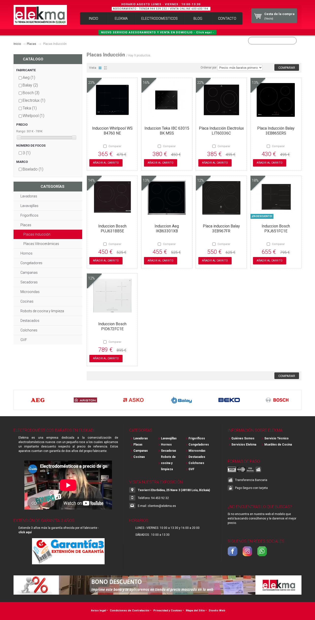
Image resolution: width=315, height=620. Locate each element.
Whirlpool (33, 115)
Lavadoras (28, 196)
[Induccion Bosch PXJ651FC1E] (276, 218)
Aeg (29, 77)
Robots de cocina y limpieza (42, 311)
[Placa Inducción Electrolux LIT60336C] (221, 120)
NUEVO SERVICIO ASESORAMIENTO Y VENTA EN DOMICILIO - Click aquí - (157, 32)
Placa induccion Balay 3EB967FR (221, 228)
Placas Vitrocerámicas (41, 244)
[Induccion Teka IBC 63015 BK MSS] (167, 120)
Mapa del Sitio (195, 610)
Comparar (115, 146)
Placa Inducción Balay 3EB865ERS (276, 131)
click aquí (25, 532)
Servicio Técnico (276, 438)
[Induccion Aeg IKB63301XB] (167, 218)
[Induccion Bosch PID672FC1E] (112, 315)
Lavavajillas (29, 206)
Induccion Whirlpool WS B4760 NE (112, 131)
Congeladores (31, 263)
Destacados (29, 321)
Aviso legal (98, 610)
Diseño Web (217, 610)
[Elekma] (40, 15)
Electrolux (34, 100)
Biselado (33, 169)
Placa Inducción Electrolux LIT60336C (221, 131)
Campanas (29, 273)
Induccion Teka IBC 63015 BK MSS (166, 131)
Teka (30, 108)
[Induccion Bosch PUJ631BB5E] (112, 218)
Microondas (30, 292)
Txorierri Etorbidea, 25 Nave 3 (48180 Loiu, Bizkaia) (174, 490)
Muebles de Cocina (278, 444)
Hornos (26, 253)
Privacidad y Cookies (167, 610)
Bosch (31, 92)
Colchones (28, 330)
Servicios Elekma (243, 444)
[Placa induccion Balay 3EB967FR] (221, 218)
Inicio (17, 44)
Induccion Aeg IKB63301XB (167, 228)
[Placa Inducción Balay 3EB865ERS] (276, 120)
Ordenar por (209, 67)
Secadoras (29, 282)
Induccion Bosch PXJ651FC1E (276, 228)
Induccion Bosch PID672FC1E (112, 326)
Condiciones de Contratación (129, 610)
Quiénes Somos (242, 438)
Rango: (21, 131)
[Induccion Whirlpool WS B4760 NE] (112, 120)
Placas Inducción (36, 234)
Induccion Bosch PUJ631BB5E (112, 228)
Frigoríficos (29, 215)
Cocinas (26, 301)
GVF (23, 340)
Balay (30, 85)
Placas (31, 44)
